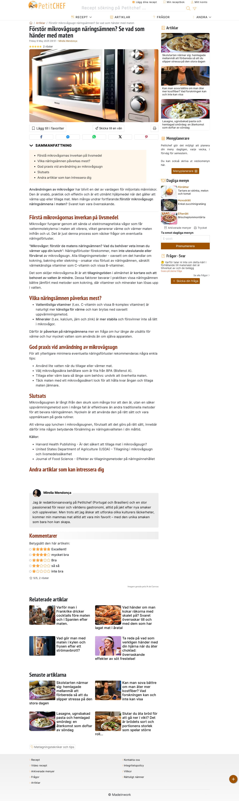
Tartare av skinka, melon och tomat (193, 192)
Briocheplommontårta (191, 217)
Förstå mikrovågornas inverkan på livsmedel (69, 155)
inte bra (57, 571)
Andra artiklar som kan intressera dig (64, 177)
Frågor (163, 17)
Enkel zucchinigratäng (192, 203)
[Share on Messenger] (68, 137)
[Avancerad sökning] (195, 8)
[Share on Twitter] (120, 137)
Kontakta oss (132, 759)
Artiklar (122, 17)
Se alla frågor (200, 275)
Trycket (202, 227)
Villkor (128, 771)
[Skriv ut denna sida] (155, 128)
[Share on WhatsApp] (94, 137)
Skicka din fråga (187, 281)
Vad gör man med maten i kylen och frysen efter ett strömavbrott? (71, 644)
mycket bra (60, 555)
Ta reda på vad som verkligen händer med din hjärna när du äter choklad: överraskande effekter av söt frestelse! (126, 648)
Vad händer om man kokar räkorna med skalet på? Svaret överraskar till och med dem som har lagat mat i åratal (125, 617)
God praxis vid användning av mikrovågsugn (70, 166)
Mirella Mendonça (68, 40)
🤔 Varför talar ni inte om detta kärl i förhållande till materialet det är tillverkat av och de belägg (183, 265)
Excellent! (58, 549)
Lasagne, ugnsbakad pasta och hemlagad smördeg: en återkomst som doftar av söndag (74, 721)
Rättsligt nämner (134, 777)
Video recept (39, 765)
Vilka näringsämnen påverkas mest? (63, 161)
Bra (54, 560)
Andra (201, 17)
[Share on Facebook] (41, 137)
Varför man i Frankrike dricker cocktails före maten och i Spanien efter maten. (73, 615)
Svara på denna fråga (171, 271)
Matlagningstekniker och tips (54, 747)
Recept (81, 17)
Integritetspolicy (134, 765)
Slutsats (43, 172)
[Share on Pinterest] (146, 137)
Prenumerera (185, 246)
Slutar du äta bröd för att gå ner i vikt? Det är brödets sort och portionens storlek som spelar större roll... (126, 723)
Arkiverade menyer (179, 227)
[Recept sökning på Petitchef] (188, 8)
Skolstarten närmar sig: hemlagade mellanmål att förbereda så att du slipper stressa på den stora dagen (60, 693)
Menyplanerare (183, 171)
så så (55, 566)
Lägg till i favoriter (49, 128)
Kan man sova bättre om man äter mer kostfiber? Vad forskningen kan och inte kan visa (139, 691)
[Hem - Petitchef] (31, 23)
